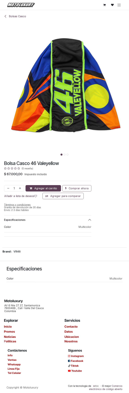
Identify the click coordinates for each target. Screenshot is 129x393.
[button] (6, 153)
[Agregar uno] (20, 188)
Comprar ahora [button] (78, 188)
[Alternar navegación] (119, 4)
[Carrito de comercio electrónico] (104, 5)
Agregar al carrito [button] (45, 188)
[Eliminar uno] (7, 188)
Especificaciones (14, 219)
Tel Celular (14, 372)
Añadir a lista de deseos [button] (19, 196)
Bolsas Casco (17, 16)
